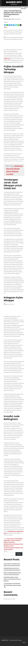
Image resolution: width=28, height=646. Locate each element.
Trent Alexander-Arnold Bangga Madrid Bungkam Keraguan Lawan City (12, 585)
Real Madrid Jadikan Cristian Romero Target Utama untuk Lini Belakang (12, 579)
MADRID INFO (14, 2)
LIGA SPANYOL (17, 19)
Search (5, 551)
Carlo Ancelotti (10, 538)
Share (5, 27)
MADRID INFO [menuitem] (7, 58)
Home (23, 642)
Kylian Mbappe (18, 538)
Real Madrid (11, 542)
